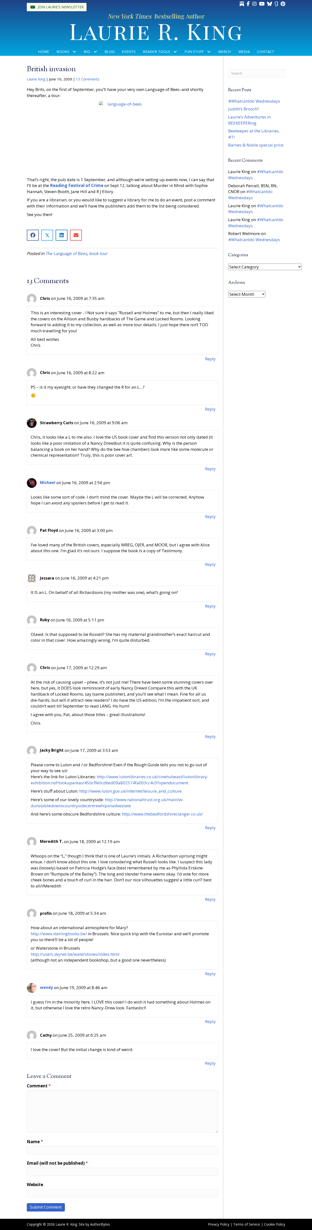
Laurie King (36, 79)
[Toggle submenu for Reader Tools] (175, 51)
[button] (57, 7)
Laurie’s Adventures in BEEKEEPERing (249, 120)
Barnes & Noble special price (255, 145)
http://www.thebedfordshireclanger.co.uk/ (162, 814)
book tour (98, 253)
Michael (47, 482)
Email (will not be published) (57, 1163)
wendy (46, 987)
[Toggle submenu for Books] (74, 51)
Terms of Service (246, 1224)
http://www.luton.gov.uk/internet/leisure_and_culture (130, 791)
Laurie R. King (156, 31)
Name (35, 1141)
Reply (210, 359)
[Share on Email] (76, 235)
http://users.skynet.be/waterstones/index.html (75, 954)
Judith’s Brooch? (243, 109)
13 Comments (87, 79)
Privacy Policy (218, 1224)
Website (35, 1184)
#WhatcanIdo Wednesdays (254, 101)
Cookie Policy (274, 1224)
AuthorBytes (100, 1224)
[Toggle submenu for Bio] (95, 51)
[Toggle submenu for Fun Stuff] (209, 51)
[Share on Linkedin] (62, 235)
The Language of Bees (66, 253)
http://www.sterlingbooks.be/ (59, 933)
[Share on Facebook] (33, 235)
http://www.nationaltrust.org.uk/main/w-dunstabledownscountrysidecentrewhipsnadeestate (107, 802)
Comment (39, 1086)
